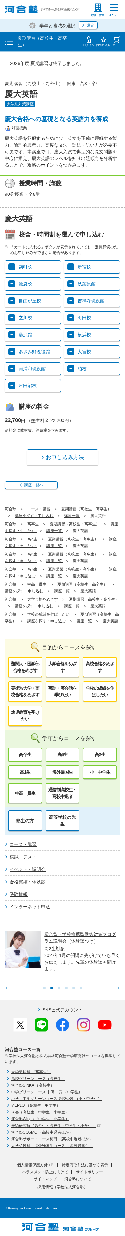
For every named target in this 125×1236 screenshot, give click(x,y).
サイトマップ (45, 1179)
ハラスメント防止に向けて (45, 1172)
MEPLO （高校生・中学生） (35, 1105)
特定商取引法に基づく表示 (85, 1165)
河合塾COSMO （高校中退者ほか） (42, 1132)
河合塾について (77, 1179)
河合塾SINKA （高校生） (32, 1085)
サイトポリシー (89, 1172)
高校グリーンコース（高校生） (38, 1078)
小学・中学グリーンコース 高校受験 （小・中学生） (56, 1098)
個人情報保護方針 (32, 1165)
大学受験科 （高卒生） (31, 1072)
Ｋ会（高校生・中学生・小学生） (40, 1112)
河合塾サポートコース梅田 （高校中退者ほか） (52, 1139)
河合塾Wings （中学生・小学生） (40, 1119)
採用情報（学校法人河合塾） (63, 1187)
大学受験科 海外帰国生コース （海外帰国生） (52, 1146)
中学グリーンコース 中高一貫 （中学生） (46, 1092)
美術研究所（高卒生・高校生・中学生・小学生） (53, 1125)
